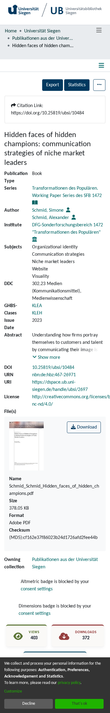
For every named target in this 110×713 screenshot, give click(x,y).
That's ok (79, 703)
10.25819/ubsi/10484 (53, 367)
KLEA (37, 305)
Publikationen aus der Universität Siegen (42, 38)
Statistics (77, 85)
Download (86, 427)
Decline (28, 703)
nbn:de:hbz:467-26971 (54, 375)
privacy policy (69, 683)
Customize (13, 691)
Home (11, 31)
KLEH (37, 313)
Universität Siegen (42, 31)
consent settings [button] (37, 589)
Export (52, 85)
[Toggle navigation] (99, 30)
